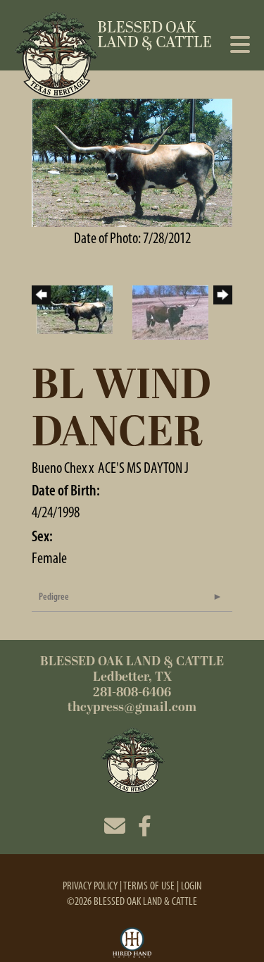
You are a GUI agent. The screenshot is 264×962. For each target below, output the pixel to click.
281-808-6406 (132, 692)
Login (191, 885)
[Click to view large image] (132, 161)
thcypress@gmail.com (132, 707)
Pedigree (54, 597)
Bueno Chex (59, 467)
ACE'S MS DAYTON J (143, 467)
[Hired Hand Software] (132, 942)
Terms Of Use (149, 885)
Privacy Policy (90, 885)
